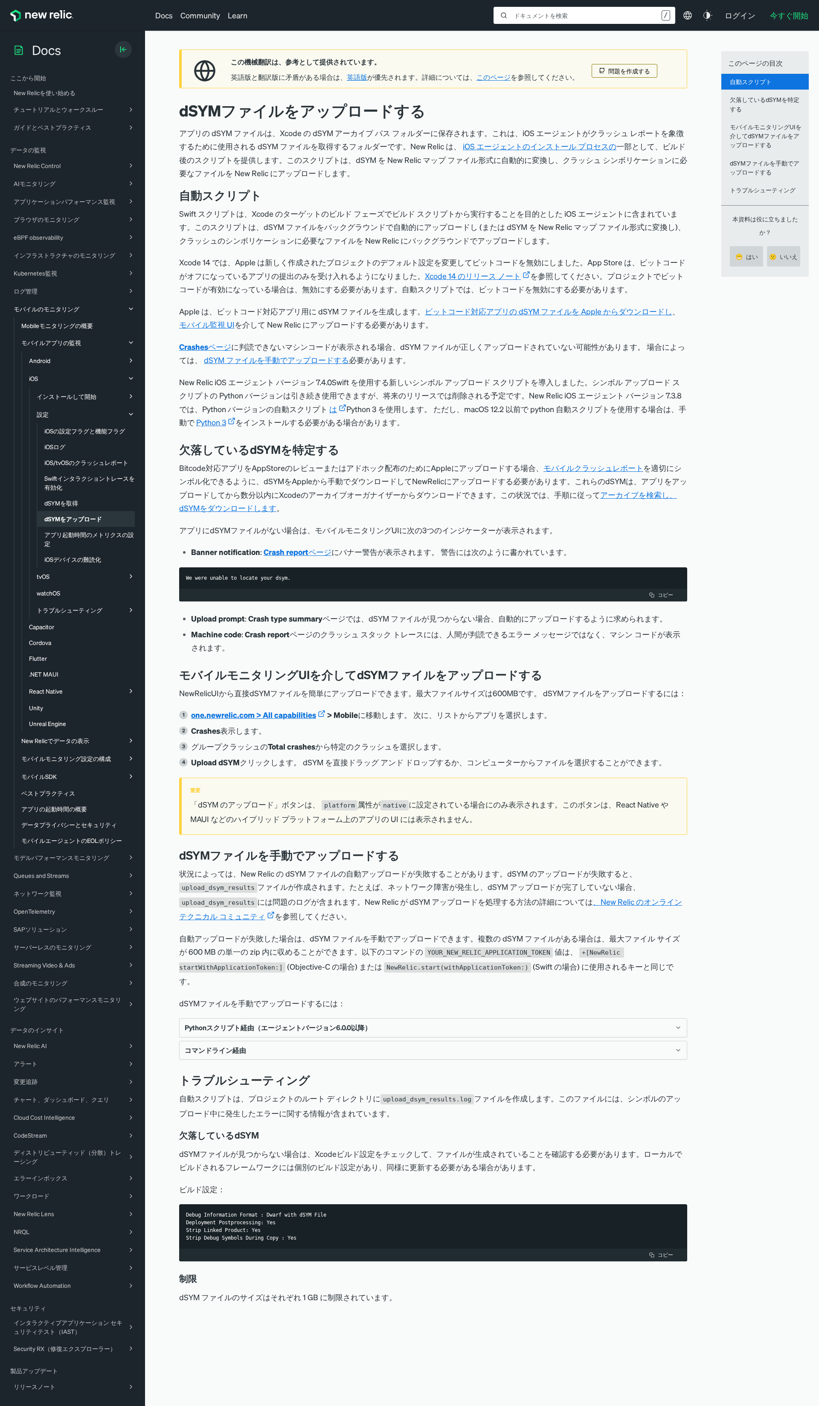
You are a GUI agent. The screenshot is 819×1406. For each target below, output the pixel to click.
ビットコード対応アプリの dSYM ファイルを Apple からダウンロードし (548, 311)
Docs (164, 15)
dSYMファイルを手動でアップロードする (764, 167)
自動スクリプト (751, 81)
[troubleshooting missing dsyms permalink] (265, 1135)
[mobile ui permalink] (549, 674)
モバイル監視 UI (207, 324)
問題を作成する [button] (629, 71)
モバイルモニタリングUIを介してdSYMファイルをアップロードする (766, 136)
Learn (237, 15)
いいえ (783, 256)
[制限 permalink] (201, 1278)
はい (746, 256)
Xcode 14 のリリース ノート (473, 276)
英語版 (357, 77)
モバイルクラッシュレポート (593, 468)
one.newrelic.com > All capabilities (253, 715)
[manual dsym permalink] (406, 855)
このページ (493, 77)
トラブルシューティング (763, 190)
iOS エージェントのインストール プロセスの (539, 146)
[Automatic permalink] (268, 195)
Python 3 (211, 422)
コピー (665, 595)
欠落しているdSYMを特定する (764, 104)
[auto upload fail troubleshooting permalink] (316, 1079)
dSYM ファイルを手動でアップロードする (276, 360)
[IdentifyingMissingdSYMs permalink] (346, 449)
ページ (205, 347)
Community (200, 15)
